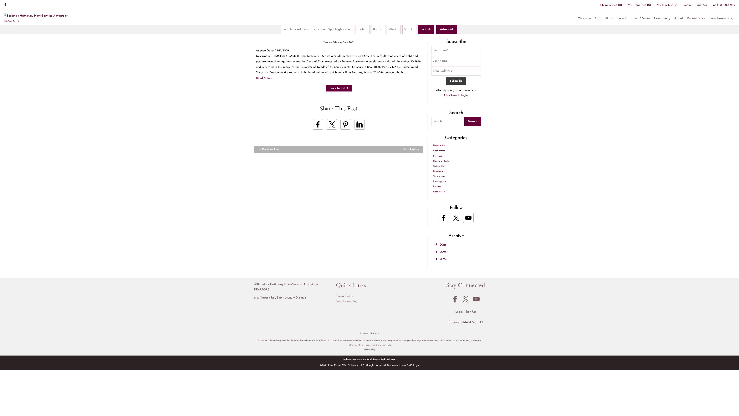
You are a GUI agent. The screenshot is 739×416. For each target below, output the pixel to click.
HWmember (439, 145)
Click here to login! (456, 95)
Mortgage (438, 156)
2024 (443, 259)
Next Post (409, 149)
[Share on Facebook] (318, 124)
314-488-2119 (727, 5)
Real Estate (439, 151)
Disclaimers (393, 365)
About (678, 18)
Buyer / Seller (640, 18)
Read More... (264, 78)
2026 (443, 244)
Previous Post (270, 149)
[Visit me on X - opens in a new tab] (456, 218)
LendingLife (439, 181)
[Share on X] (332, 124)
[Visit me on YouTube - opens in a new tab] (468, 218)
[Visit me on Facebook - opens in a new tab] (5, 5)
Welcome (584, 18)
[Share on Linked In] (359, 124)
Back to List (338, 88)
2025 (443, 252)
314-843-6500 (472, 322)
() (611, 5)
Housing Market (441, 161)
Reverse (437, 186)
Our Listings (604, 18)
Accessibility (369, 350)
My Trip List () (667, 5)
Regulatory (439, 192)
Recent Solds (696, 18)
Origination (439, 166)
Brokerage (438, 171)
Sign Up (701, 5)
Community (662, 18)
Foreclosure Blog (721, 18)
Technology (439, 176)
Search (622, 18)
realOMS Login (411, 365)
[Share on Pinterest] (345, 124)
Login (687, 5)
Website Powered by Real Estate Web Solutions (369, 359)
